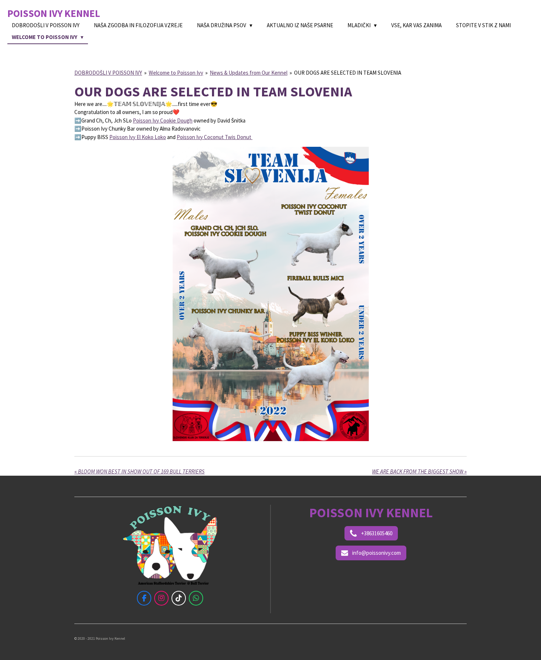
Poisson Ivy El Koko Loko (137, 137)
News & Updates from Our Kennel (248, 72)
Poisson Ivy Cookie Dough (162, 120)
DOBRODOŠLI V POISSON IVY (108, 72)
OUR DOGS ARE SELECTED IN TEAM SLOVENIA (347, 72)
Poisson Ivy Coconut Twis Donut (214, 137)
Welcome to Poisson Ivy (176, 72)
